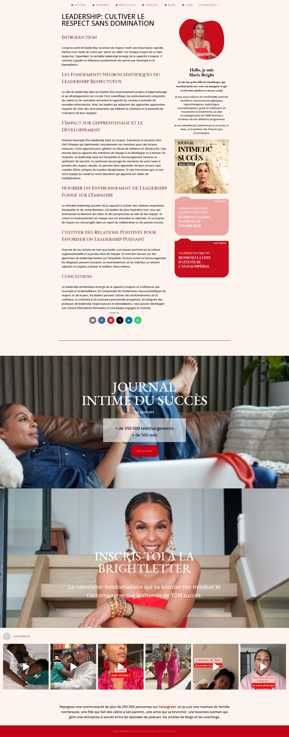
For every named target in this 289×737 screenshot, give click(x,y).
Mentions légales (155, 731)
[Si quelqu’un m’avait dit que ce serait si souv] (168, 666)
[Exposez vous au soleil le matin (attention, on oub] (121, 666)
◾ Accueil (78, 5)
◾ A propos (100, 5)
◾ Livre (187, 5)
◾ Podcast (149, 5)
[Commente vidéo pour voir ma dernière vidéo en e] (26, 666)
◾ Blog (169, 5)
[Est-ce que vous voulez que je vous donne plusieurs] (215, 666)
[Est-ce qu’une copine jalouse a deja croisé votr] (73, 666)
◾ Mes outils (125, 5)
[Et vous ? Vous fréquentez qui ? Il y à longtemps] (263, 666)
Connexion (207, 5)
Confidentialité (170, 731)
